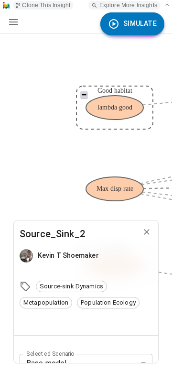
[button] (71, 286)
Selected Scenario (50, 353)
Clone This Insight (46, 5)
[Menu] (13, 22)
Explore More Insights (128, 5)
